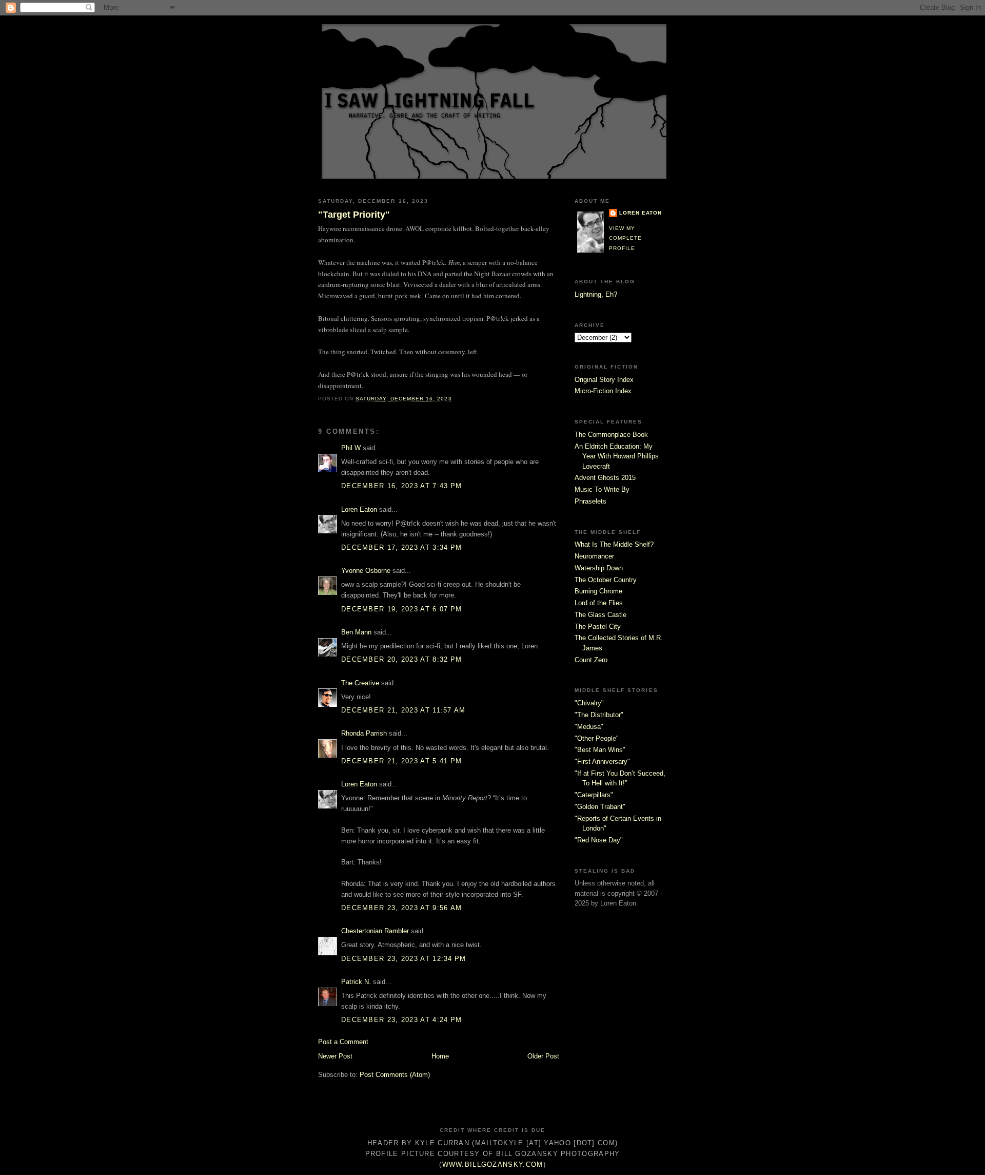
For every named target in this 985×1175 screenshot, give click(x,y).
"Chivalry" (589, 703)
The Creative (360, 683)
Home (440, 1056)
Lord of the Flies (599, 603)
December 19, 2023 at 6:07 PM (401, 609)
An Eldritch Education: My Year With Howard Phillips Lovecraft (617, 456)
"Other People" (597, 738)
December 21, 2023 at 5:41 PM (401, 761)
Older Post (543, 1056)
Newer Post (335, 1056)
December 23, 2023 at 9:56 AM (401, 908)
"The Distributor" (599, 715)
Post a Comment (343, 1042)
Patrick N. (356, 982)
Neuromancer (594, 556)
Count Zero (591, 660)
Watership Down (599, 568)
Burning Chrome (598, 591)
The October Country (606, 580)
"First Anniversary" (602, 761)
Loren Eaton (359, 509)
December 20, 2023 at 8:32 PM (401, 659)
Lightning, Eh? (596, 294)
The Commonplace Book (611, 434)
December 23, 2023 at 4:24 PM (401, 1020)
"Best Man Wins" (600, 750)
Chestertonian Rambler (375, 931)
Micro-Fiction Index (603, 391)
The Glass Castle (600, 615)
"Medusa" (589, 726)
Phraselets (590, 501)
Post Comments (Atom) (395, 1074)
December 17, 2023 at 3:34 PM (401, 547)
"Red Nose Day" (599, 840)
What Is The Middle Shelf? (614, 544)
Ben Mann (356, 632)
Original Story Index (604, 379)
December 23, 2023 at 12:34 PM (403, 958)
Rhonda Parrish (364, 733)
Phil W (351, 448)
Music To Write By (602, 489)
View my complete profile (625, 238)
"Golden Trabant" (600, 807)
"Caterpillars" (594, 795)
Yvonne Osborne (365, 570)
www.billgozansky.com (492, 1164)
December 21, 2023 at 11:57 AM (403, 710)
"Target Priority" (354, 214)
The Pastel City (598, 626)
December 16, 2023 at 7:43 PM (401, 486)
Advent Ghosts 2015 (605, 477)
